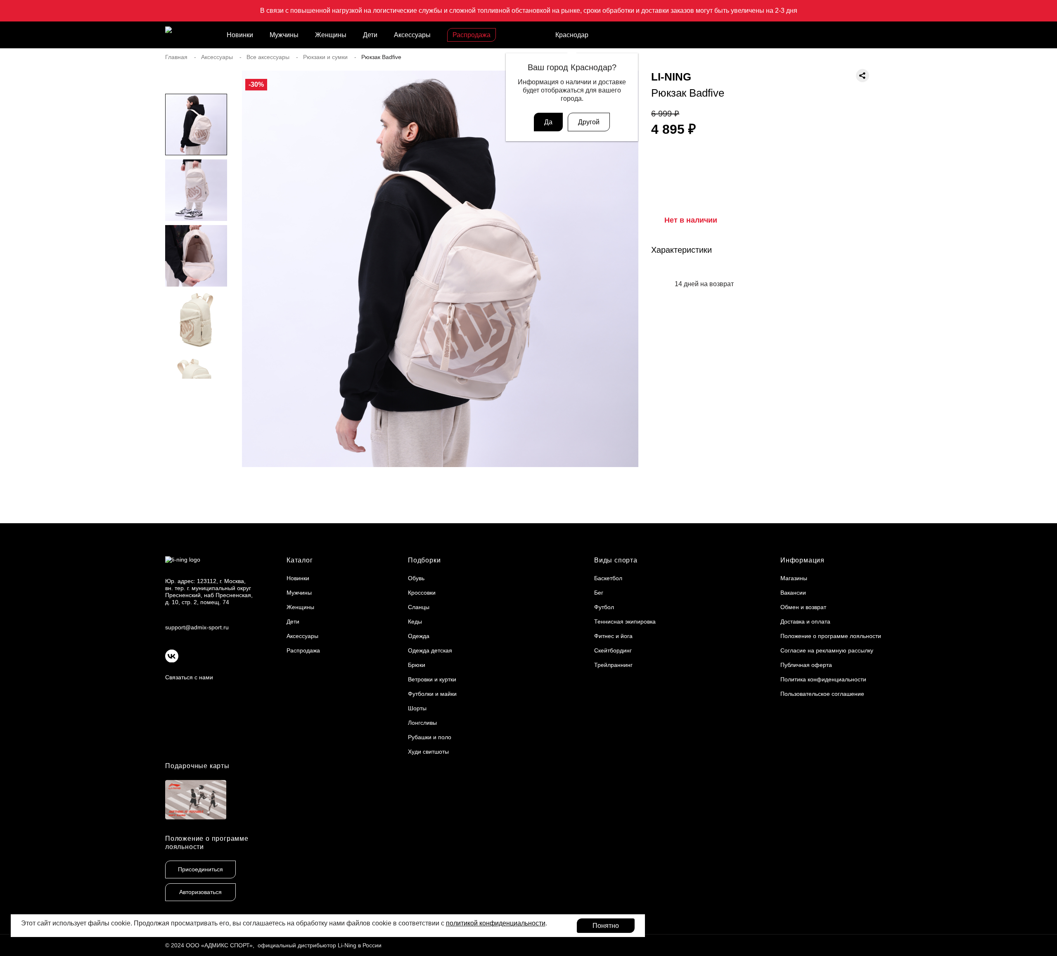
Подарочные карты (197, 765)
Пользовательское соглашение (822, 693)
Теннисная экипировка (625, 621)
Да (548, 122)
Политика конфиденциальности (823, 679)
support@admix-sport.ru (197, 627)
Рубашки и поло (429, 737)
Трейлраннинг (613, 665)
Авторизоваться (200, 892)
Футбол (604, 607)
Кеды (415, 621)
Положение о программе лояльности (830, 636)
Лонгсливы (422, 722)
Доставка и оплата (805, 621)
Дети (370, 34)
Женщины (330, 34)
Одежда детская (430, 650)
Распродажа (472, 34)
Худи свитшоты (428, 751)
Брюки (416, 665)
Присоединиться (200, 869)
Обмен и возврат (803, 607)
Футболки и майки (432, 693)
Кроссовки (422, 592)
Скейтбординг (613, 650)
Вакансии (793, 592)
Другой (589, 122)
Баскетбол (608, 578)
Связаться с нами (189, 677)
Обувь (416, 578)
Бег (598, 592)
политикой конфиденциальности (495, 923)
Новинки (240, 34)
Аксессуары (412, 34)
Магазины (793, 578)
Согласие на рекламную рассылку (826, 650)
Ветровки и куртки (432, 679)
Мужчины (284, 34)
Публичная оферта (806, 665)
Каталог (300, 560)
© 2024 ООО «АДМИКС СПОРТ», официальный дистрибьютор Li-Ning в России (273, 945)
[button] (196, 395)
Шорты (417, 708)
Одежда (418, 636)
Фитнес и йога (613, 636)
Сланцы (418, 607)
